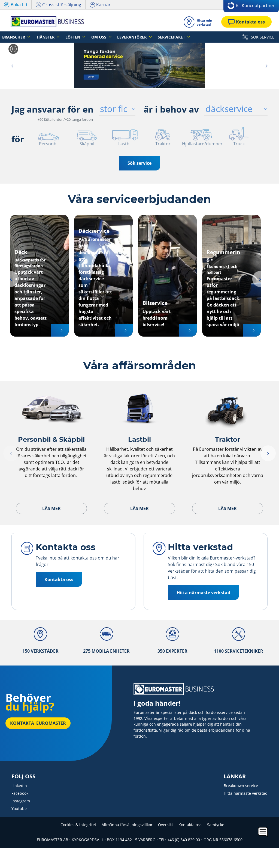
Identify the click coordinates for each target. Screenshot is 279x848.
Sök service (139, 163)
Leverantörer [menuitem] (132, 37)
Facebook (19, 793)
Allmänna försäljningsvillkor (127, 824)
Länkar (235, 776)
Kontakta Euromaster (38, 723)
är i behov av (171, 109)
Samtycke (215, 824)
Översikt (165, 824)
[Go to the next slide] (267, 66)
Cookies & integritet (78, 824)
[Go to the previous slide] (12, 66)
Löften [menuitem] (73, 37)
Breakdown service (241, 785)
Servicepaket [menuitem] (172, 37)
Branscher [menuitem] (14, 37)
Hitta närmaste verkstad (246, 793)
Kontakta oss (190, 824)
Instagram (20, 800)
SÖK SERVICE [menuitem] (262, 37)
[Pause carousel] (13, 49)
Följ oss (23, 776)
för (17, 139)
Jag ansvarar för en (52, 109)
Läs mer (51, 508)
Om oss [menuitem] (99, 37)
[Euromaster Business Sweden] (45, 21)
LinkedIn (19, 785)
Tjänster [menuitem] (46, 37)
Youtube (19, 808)
